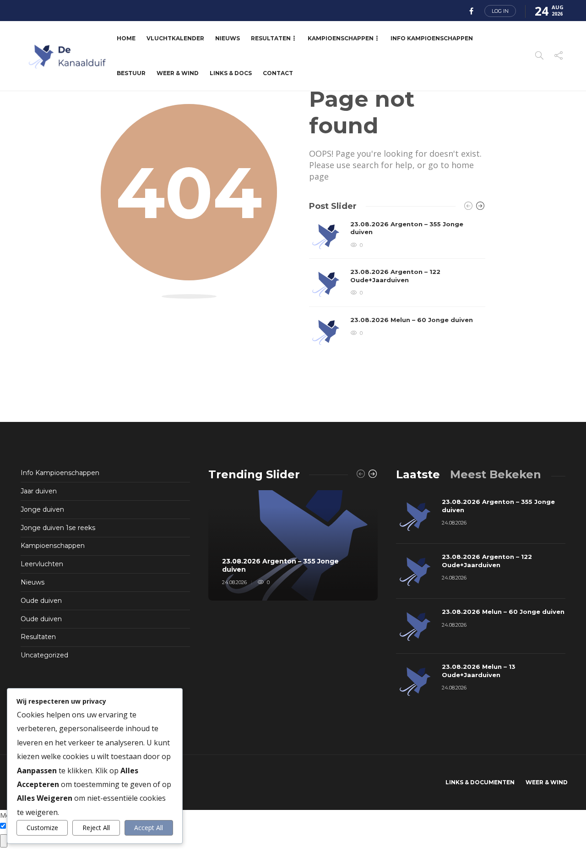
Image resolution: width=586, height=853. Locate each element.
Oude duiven (41, 600)
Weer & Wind (178, 73)
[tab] (418, 474)
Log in (500, 11)
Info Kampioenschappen (432, 38)
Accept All (148, 827)
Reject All (96, 827)
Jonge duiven (42, 509)
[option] (397, 284)
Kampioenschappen (341, 38)
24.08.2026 (234, 582)
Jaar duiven (39, 491)
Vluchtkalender (175, 38)
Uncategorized (44, 655)
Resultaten (271, 38)
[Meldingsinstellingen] (3, 841)
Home (126, 38)
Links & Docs (231, 73)
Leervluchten (42, 564)
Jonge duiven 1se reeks (58, 528)
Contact (278, 73)
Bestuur (131, 73)
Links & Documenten (480, 782)
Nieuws (227, 38)
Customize (42, 827)
